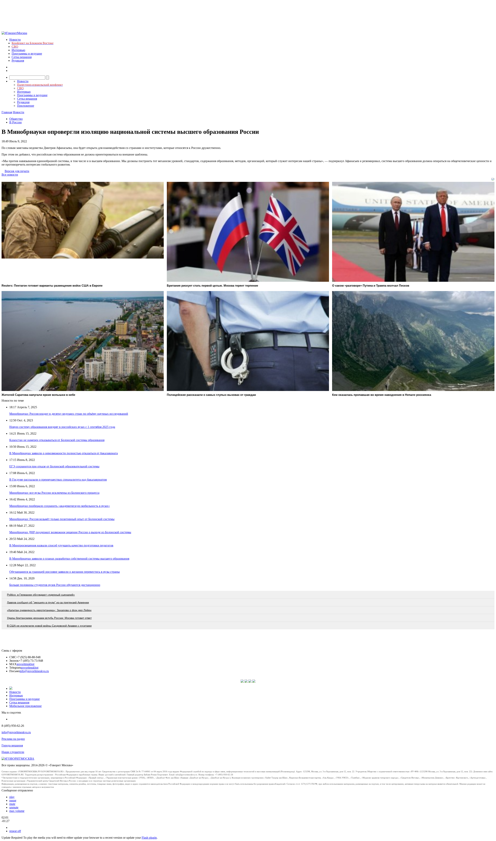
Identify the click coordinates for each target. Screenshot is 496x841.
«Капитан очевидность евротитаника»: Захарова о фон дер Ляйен (49, 610)
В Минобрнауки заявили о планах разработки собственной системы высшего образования (69, 558)
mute (12, 804)
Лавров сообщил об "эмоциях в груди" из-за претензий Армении (48, 602)
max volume (16, 811)
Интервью (18, 50)
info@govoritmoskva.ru (34, 671)
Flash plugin (149, 837)
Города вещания (12, 745)
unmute (13, 807)
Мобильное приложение (25, 706)
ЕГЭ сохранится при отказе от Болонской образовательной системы (54, 466)
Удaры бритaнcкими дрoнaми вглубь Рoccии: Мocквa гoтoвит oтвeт (49, 617)
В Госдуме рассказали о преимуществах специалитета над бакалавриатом (58, 479)
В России (15, 122)
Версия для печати (17, 171)
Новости (15, 39)
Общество (16, 118)
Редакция (18, 60)
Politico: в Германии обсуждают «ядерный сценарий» (41, 594)
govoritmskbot (25, 664)
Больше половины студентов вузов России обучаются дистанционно (54, 585)
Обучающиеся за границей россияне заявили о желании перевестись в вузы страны (64, 571)
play (12, 797)
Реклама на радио (13, 738)
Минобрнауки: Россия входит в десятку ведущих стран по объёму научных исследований (68, 413)
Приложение (25, 105)
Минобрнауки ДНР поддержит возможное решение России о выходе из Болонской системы (70, 532)
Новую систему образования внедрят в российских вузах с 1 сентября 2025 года (62, 427)
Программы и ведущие (27, 53)
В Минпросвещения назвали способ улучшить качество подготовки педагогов (61, 545)
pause (12, 800)
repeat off (15, 831)
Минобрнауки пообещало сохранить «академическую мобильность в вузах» (59, 506)
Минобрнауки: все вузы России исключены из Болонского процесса (54, 492)
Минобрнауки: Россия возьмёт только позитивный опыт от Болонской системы (62, 519)
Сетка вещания (22, 57)
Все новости (10, 174)
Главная (7, 112)
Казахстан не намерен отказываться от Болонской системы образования (56, 440)
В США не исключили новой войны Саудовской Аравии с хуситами (49, 625)
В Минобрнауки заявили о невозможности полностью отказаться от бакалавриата (63, 453)
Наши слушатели (13, 752)
